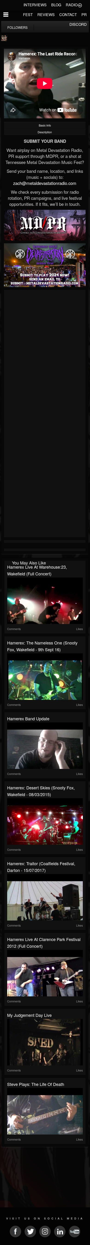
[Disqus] (44, 353)
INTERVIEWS (35, 4)
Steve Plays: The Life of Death (35, 1084)
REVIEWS (46, 14)
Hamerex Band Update (28, 718)
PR (84, 14)
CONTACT (68, 14)
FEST (28, 14)
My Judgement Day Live (29, 1015)
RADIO (72, 4)
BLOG (56, 4)
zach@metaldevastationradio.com (44, 183)
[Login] (80, 5)
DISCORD (78, 24)
